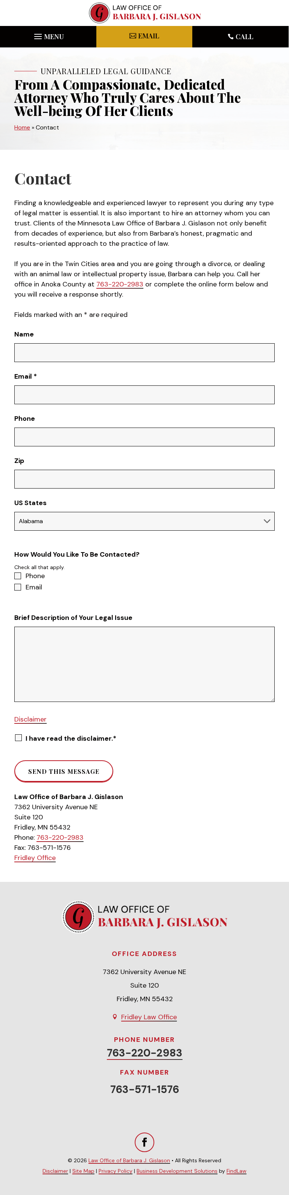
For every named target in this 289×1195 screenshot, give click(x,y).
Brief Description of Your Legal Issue (73, 617)
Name (24, 334)
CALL (244, 36)
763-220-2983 (119, 284)
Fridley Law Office (149, 1016)
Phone (24, 418)
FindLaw (236, 1171)
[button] (48, 35)
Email (25, 376)
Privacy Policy (115, 1171)
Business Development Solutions (177, 1171)
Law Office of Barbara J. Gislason (129, 1160)
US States (30, 502)
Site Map (83, 1171)
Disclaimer (30, 719)
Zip (19, 460)
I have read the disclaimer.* (71, 738)
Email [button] (148, 35)
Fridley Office (35, 857)
